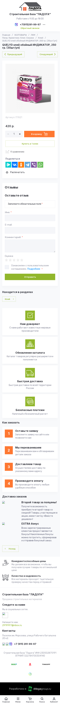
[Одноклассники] (21, 165)
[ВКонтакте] (15, 165)
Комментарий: (14, 237)
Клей (40, 38)
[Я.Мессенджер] (8, 165)
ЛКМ (33, 35)
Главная (6, 35)
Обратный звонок (30, 28)
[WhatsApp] (40, 165)
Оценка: (9, 256)
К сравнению (17, 151)
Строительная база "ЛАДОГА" (30, 14)
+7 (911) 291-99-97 (25, 643)
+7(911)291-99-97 (30, 24)
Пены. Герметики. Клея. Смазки (18, 38)
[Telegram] (27, 165)
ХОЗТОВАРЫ (20, 35)
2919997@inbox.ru (12, 625)
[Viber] (34, 165)
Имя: (8, 212)
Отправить (30, 277)
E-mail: (8, 224)
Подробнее (33, 268)
